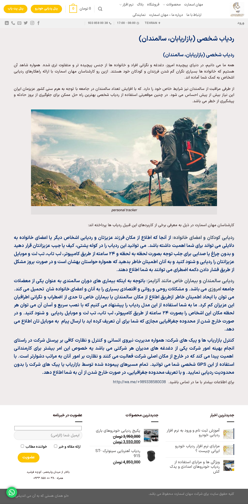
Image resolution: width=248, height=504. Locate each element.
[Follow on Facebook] (38, 23)
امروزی (214, 289)
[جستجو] (100, 9)
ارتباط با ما (193, 15)
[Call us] (13, 23)
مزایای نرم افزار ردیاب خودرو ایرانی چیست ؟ (197, 448)
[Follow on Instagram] (32, 23)
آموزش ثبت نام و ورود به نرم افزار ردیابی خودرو (193, 433)
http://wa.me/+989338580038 (139, 382)
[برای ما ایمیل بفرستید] (19, 23)
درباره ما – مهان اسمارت (166, 15)
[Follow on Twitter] (26, 23)
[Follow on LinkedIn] (7, 23)
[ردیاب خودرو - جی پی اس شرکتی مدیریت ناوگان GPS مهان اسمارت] (227, 9)
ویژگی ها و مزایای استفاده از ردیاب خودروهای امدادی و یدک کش (195, 467)
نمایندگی (139, 15)
